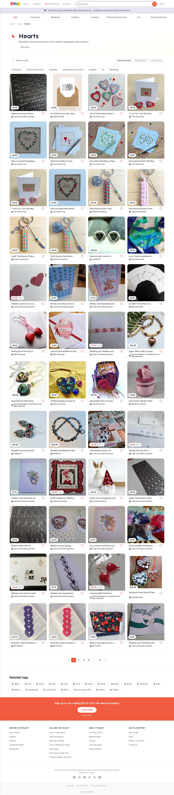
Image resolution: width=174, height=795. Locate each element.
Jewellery (53, 70)
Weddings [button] (55, 17)
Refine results (22, 60)
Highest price (141, 60)
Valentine (144, 684)
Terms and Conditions (98, 786)
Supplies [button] (75, 17)
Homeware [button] (35, 17)
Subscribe (87, 710)
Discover (67, 4)
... (94, 660)
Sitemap (70, 786)
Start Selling (53, 4)
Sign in (26, 4)
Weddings (114, 70)
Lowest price (156, 60)
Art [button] (138, 17)
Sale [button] (15, 17)
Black (129, 684)
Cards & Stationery (35, 70)
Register (37, 4)
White (16, 684)
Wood (66, 690)
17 (100, 660)
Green (103, 684)
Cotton (102, 690)
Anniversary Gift (84, 690)
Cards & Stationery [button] (158, 17)
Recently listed (124, 60)
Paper (116, 684)
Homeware (16, 70)
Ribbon (17, 690)
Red (29, 684)
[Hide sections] (162, 69)
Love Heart (51, 690)
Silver (41, 684)
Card (78, 684)
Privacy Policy (82, 786)
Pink (53, 684)
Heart (90, 684)
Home (12, 24)
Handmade (33, 690)
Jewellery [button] (95, 17)
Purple (115, 690)
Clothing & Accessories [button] (116, 17)
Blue (158, 684)
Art (103, 70)
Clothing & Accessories (73, 70)
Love (65, 684)
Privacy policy (87, 715)
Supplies (93, 70)
